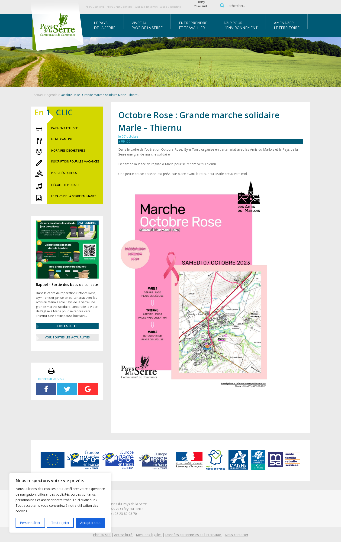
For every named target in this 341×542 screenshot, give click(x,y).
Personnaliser (30, 522)
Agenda (52, 95)
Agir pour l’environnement (240, 25)
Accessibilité (123, 534)
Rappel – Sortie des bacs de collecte (67, 284)
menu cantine (62, 140)
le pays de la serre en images (74, 197)
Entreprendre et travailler (193, 25)
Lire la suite (67, 326)
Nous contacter (236, 534)
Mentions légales (149, 534)
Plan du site (102, 534)
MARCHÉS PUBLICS (64, 173)
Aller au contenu (95, 6)
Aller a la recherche (170, 6)
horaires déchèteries (68, 151)
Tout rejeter (60, 522)
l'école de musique (65, 185)
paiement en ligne (64, 129)
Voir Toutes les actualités (67, 337)
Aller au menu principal (120, 6)
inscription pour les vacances (75, 162)
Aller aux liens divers (146, 6)
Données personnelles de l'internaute (193, 534)
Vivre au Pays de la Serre (147, 25)
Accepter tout (90, 522)
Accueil (38, 95)
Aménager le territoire (286, 25)
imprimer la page (51, 378)
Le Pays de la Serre (104, 25)
